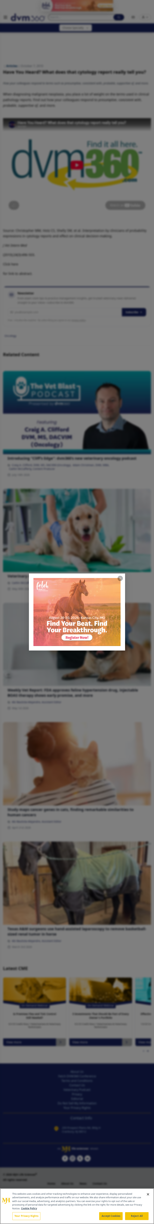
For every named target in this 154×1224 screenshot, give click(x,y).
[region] (77, 1206)
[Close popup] (120, 578)
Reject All (137, 1216)
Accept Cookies (111, 1216)
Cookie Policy (29, 1208)
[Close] (148, 1194)
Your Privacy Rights (26, 1216)
